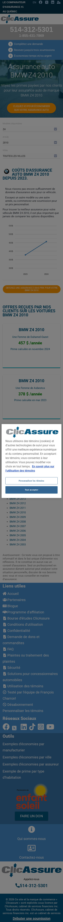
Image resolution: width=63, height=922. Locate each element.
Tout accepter (31, 490)
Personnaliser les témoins (31, 480)
